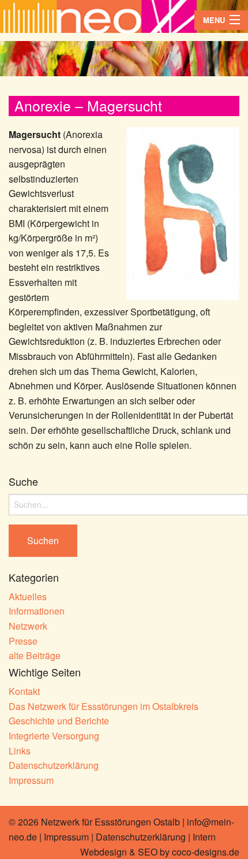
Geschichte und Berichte (59, 720)
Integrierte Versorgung (54, 735)
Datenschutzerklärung (54, 765)
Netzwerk (28, 626)
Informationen (37, 611)
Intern (204, 836)
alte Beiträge (35, 655)
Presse (23, 641)
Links (20, 750)
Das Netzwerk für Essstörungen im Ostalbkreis (103, 706)
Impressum (31, 780)
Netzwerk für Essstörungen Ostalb (110, 821)
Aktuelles (28, 596)
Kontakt (24, 691)
